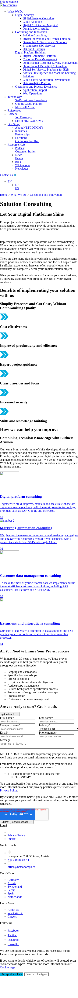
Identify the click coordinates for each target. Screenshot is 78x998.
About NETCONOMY (29, 127)
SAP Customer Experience (31, 100)
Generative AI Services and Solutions (45, 42)
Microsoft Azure (25, 107)
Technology (15, 96)
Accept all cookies (12, 974)
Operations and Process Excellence (36, 86)
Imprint (12, 838)
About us (13, 909)
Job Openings (23, 117)
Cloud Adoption (32, 21)
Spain (11, 893)
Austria (12, 883)
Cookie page (7, 967)
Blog (18, 161)
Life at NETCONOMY (29, 120)
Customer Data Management (40, 59)
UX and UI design (34, 49)
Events (19, 158)
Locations (21, 137)
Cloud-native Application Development (46, 79)
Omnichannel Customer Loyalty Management (50, 62)
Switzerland (15, 886)
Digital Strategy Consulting (39, 18)
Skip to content (9, 1)
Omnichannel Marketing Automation (45, 66)
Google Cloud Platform (29, 103)
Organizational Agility (36, 28)
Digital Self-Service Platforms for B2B (46, 69)
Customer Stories (25, 151)
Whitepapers (22, 165)
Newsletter (21, 168)
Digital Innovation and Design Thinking (47, 38)
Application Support (35, 90)
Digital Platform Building (30, 52)
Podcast (19, 148)
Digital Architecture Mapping (40, 25)
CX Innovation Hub (27, 141)
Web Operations (32, 93)
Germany (13, 879)
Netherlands (15, 896)
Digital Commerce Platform (39, 55)
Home (3, 194)
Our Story (14, 124)
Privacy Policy (8, 790)
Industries (21, 131)
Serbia (11, 890)
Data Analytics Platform (37, 83)
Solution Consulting (35, 35)
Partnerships (22, 134)
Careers (12, 114)
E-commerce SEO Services (39, 45)
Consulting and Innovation (31, 32)
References (14, 110)
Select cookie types (36, 974)
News (18, 154)
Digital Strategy (24, 15)
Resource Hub (16, 144)
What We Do (15, 11)
